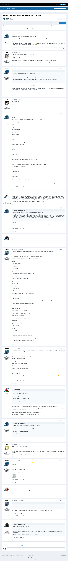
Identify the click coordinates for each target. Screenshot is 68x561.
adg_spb (9, 18)
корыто (17, 537)
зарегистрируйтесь (35, 28)
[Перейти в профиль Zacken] (7, 390)
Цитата (15, 48)
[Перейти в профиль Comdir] (7, 56)
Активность (8, 8)
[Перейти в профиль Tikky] (7, 103)
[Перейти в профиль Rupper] (7, 448)
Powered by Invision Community (34, 559)
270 (7, 452)
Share (55, 18)
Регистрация (63, 4)
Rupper (7, 444)
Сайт (4, 8)
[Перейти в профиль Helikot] (7, 525)
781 (7, 107)
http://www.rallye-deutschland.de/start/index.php (23, 197)
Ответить (62, 22)
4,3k (7, 60)
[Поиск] (65, 8)
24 (7, 40)
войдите (29, 28)
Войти (57, 4)
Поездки (11, 19)
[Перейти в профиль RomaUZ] (7, 196)
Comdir (7, 52)
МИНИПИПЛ (5, 4)
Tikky (7, 99)
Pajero (48, 406)
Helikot (7, 521)
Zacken (7, 387)
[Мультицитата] (12, 48)
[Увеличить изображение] (36, 44)
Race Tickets (21, 91)
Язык (29, 557)
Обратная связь (37, 557)
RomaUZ (7, 192)
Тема (32, 557)
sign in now (23, 545)
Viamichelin (32, 340)
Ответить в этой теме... (12, 548)
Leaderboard (13, 8)
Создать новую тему (53, 22)
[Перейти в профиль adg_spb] (4, 19)
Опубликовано (16, 52)
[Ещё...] (64, 32)
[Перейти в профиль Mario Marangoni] (7, 489)
